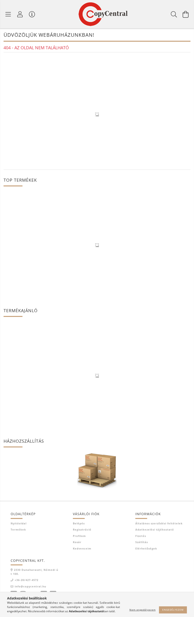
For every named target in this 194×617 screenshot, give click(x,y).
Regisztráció (82, 529)
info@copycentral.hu (30, 586)
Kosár (77, 542)
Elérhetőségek (146, 548)
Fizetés (140, 536)
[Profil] (20, 14)
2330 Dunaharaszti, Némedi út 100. (34, 572)
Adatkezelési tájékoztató (154, 529)
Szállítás (141, 542)
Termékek (18, 529)
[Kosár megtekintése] (185, 14)
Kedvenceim (82, 548)
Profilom (79, 536)
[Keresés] (174, 14)
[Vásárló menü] (32, 14)
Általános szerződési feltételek (159, 523)
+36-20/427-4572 (26, 580)
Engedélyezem (173, 609)
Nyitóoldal (18, 523)
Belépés (79, 523)
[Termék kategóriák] (8, 14)
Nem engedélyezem (142, 609)
